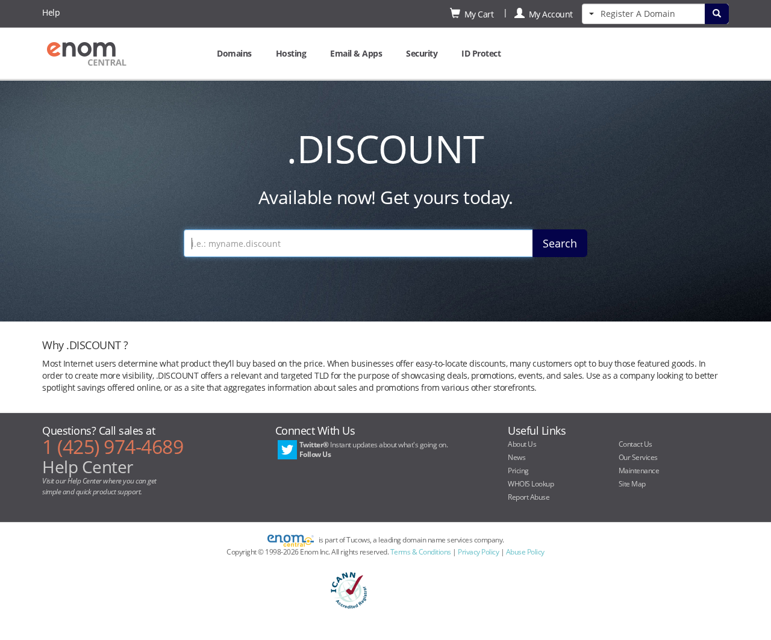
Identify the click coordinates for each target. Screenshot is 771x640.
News (516, 457)
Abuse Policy (525, 552)
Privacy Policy (478, 552)
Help (51, 12)
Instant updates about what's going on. (373, 449)
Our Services (638, 457)
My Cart (477, 14)
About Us (522, 444)
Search (560, 243)
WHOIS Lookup (531, 484)
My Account (549, 14)
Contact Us (635, 444)
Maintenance (639, 470)
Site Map (632, 484)
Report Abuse (528, 497)
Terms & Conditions (420, 552)
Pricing (518, 470)
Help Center (87, 466)
